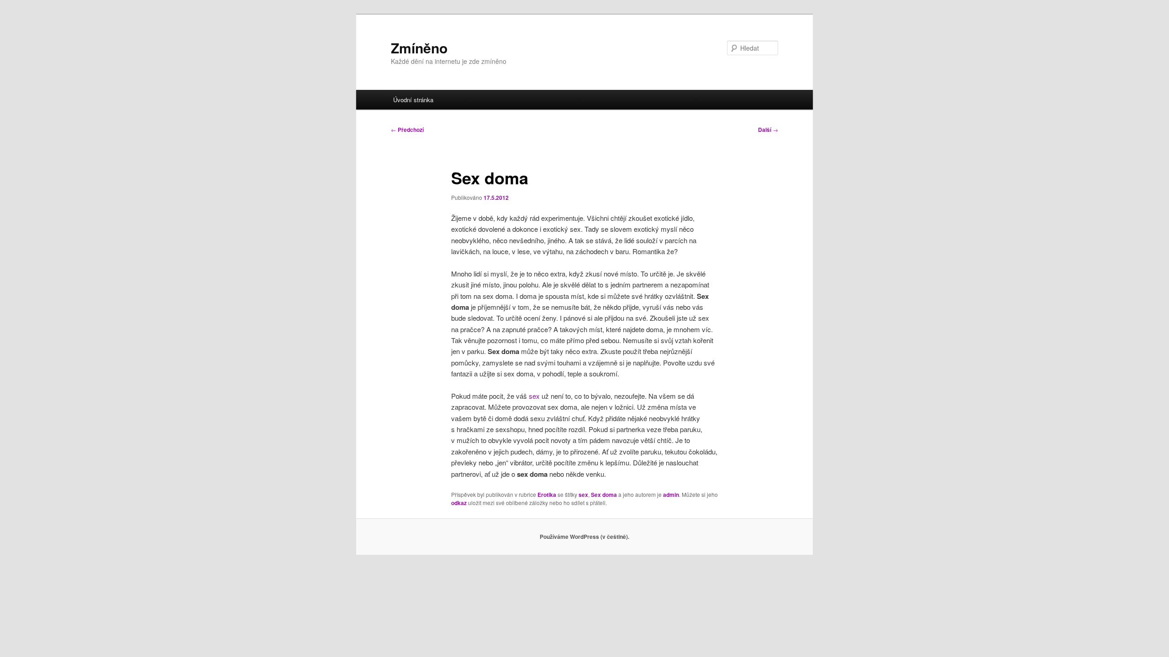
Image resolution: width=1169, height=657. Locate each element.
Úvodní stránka (413, 99)
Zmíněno (419, 47)
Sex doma (604, 494)
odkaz (459, 503)
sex (534, 396)
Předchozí (407, 129)
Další (768, 129)
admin (671, 494)
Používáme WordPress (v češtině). (584, 536)
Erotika (546, 494)
